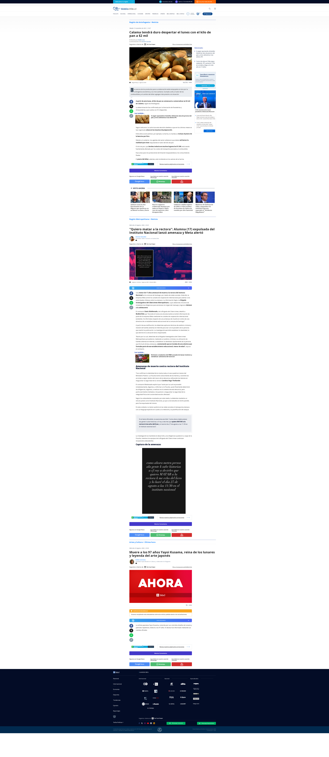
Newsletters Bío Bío (167, 1)
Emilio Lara (141, 40)
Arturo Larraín (146, 42)
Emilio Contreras (141, 560)
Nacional (123, 14)
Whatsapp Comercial (177, 723)
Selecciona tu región (121, 1)
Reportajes (116, 711)
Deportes (147, 14)
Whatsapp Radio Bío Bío (207, 723)
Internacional (132, 14)
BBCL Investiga (171, 14)
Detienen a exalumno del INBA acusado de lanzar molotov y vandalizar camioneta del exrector (171, 356)
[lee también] (142, 358)
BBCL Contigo (180, 14)
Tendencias (155, 14)
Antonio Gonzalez (141, 237)
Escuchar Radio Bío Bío (205, 1)
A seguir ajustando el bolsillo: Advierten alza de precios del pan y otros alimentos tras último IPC (171, 116)
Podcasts (115, 14)
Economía (140, 14)
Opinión (162, 14)
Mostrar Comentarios (160, 170)
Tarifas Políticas (117, 722)
